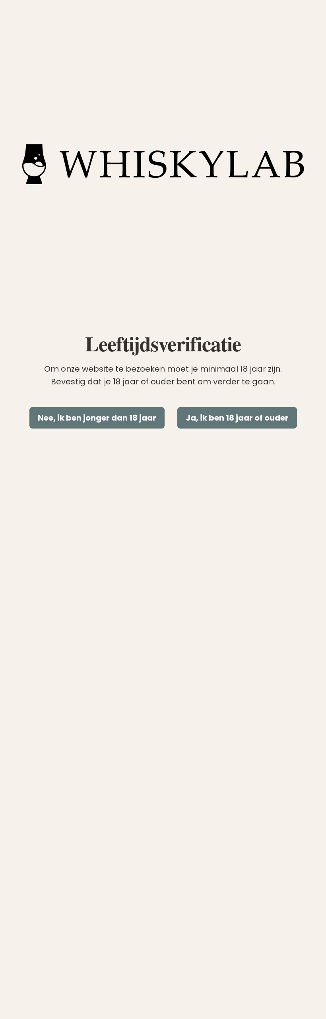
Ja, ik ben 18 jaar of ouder (237, 417)
